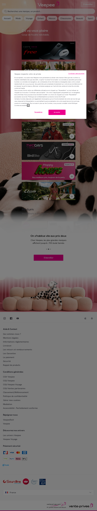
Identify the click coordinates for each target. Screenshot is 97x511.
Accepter (57, 112)
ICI (28, 105)
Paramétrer (38, 112)
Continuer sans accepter (76, 73)
